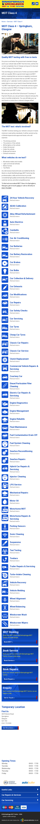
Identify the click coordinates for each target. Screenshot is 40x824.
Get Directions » (8, 728)
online (19, 186)
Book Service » (9, 660)
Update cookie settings (9, 816)
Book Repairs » (9, 679)
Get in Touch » (9, 698)
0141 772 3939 (6, 188)
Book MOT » (8, 642)
